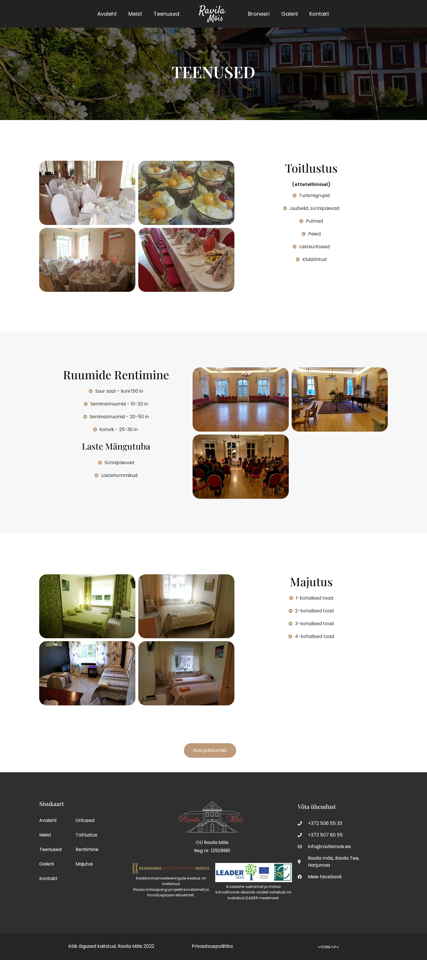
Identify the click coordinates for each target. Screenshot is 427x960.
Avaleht (107, 13)
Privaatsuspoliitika (212, 946)
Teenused (166, 13)
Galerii (289, 13)
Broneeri (259, 13)
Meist (135, 13)
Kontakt (319, 13)
